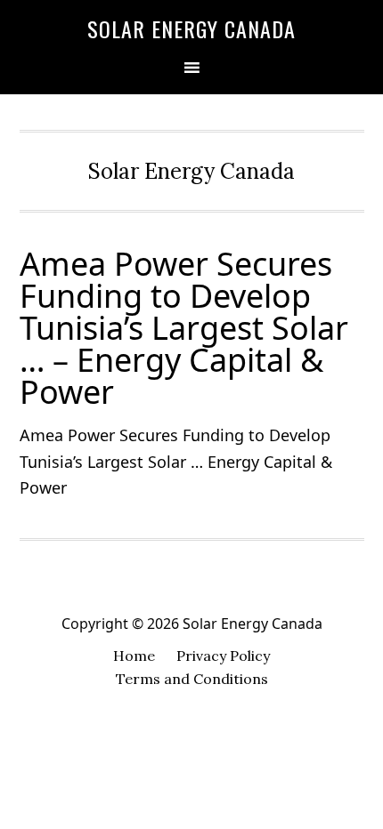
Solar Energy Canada (191, 28)
